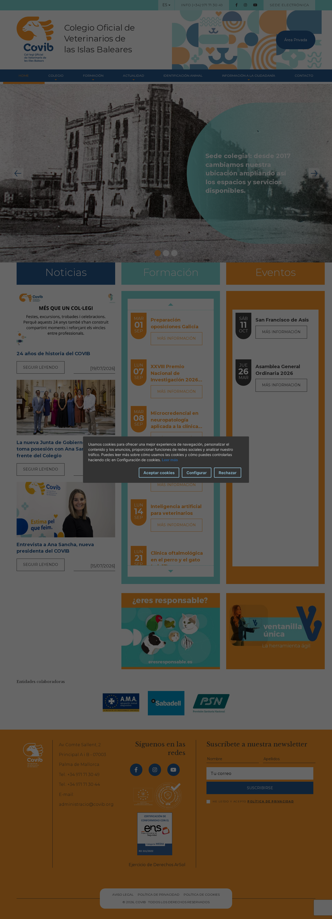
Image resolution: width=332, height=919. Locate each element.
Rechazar (228, 472)
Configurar (196, 472)
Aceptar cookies (159, 472)
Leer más (170, 459)
